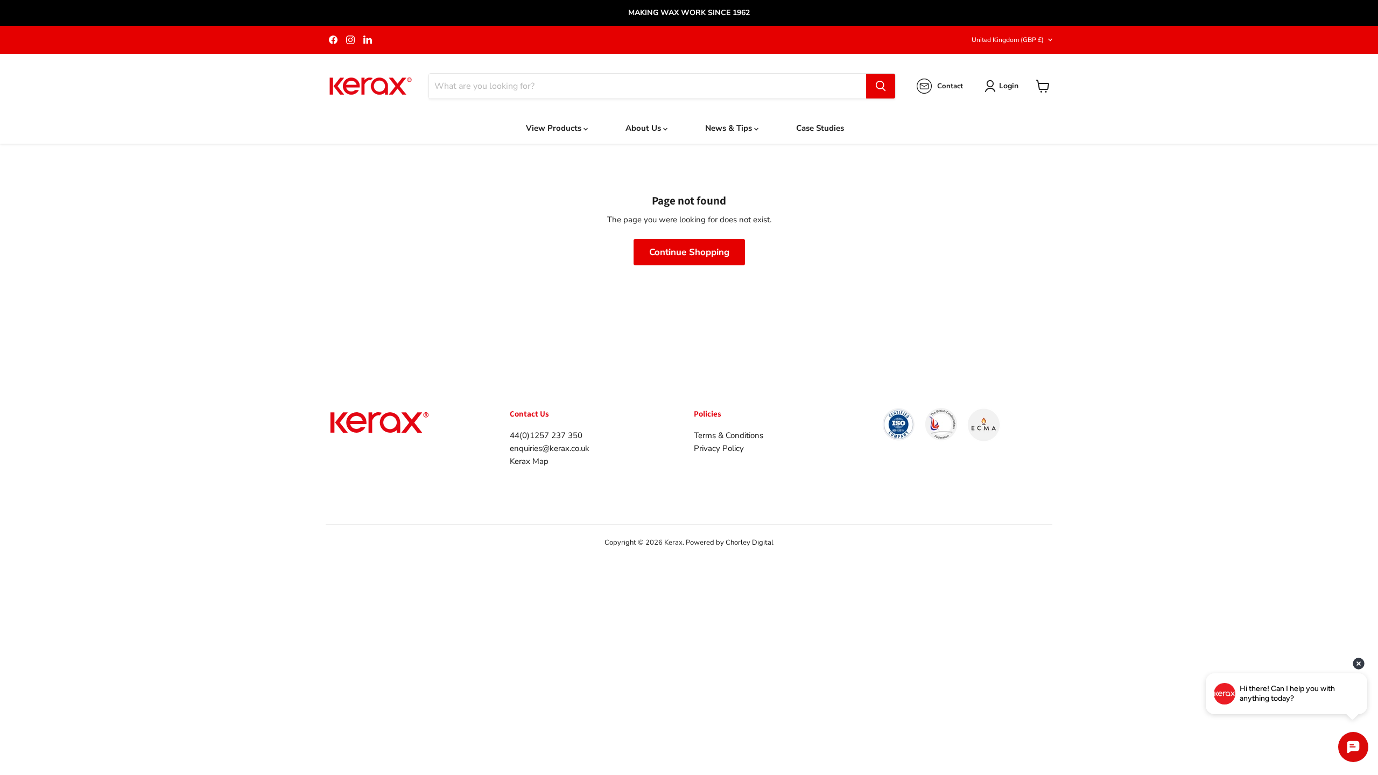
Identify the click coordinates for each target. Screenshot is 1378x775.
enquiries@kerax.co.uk (549, 448)
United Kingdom (1008, 40)
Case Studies (820, 128)
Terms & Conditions (728, 435)
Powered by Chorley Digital (730, 542)
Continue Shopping (689, 252)
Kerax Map (529, 461)
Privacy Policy (719, 448)
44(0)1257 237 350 (546, 435)
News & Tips (729, 128)
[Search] (880, 86)
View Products (554, 128)
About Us (644, 128)
